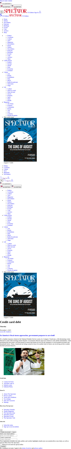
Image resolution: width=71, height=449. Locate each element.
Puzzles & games (12, 115)
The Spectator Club (9, 418)
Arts (8, 74)
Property (9, 95)
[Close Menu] (1, 180)
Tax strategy (7, 399)
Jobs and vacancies (9, 400)
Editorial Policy (8, 387)
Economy (10, 69)
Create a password (5, 437)
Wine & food (11, 92)
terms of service (26, 448)
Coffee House (8, 60)
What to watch (11, 90)
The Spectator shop (9, 413)
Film (8, 79)
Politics (9, 35)
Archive (6, 31)
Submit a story (8, 385)
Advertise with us (9, 383)
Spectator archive (9, 414)
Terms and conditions (10, 397)
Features (9, 105)
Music (9, 80)
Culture (9, 39)
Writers (6, 21)
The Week (10, 104)
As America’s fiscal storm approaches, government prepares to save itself (27, 335)
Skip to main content (6, 1)
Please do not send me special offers (12, 444)
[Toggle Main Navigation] (2, 12)
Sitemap (6, 402)
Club (5, 29)
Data (8, 67)
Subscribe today (8, 425)
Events (6, 27)
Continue (3, 446)
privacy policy (38, 448)
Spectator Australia (9, 409)
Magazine (10, 42)
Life (5, 87)
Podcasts (6, 24)
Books (9, 75)
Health (9, 100)
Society (9, 64)
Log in (14, 432)
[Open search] (1, 178)
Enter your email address (7, 434)
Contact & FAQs (9, 382)
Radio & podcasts (12, 82)
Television (10, 84)
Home (5, 19)
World (9, 65)
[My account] (40, 12)
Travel (9, 94)
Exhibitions (10, 77)
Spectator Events (8, 416)
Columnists (10, 107)
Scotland (9, 70)
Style (8, 99)
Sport (9, 97)
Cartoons (10, 114)
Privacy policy (8, 395)
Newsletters (7, 22)
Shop (5, 32)
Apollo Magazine (9, 411)
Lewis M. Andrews (5, 332)
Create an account (6, 432)
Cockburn (10, 37)
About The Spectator (10, 394)
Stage (9, 85)
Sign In (36, 12)
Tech (8, 40)
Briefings (6, 26)
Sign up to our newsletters (11, 427)
